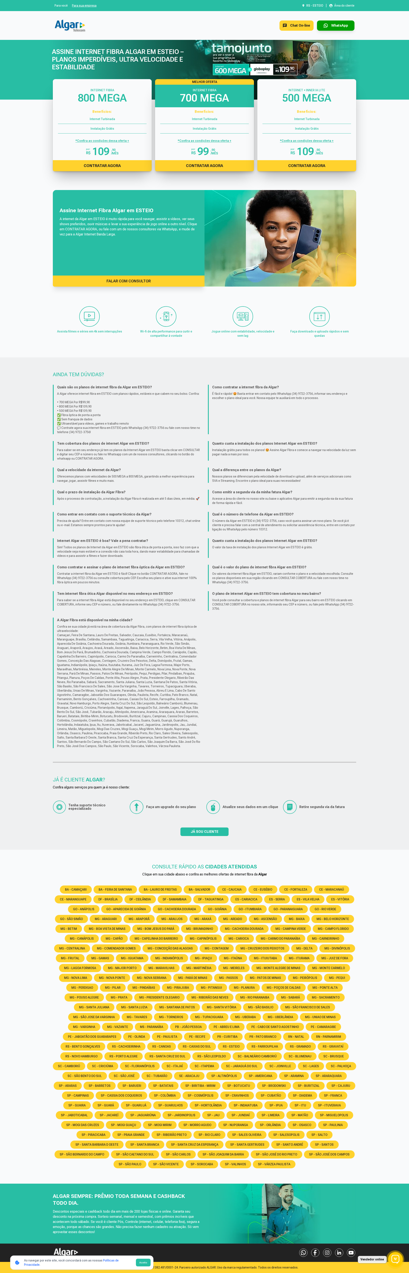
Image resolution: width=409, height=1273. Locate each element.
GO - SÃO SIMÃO (71, 919)
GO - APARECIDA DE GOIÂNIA (126, 909)
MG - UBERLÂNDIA (280, 1017)
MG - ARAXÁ (202, 919)
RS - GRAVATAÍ (333, 1046)
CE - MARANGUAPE (73, 899)
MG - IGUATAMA (132, 958)
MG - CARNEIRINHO (325, 938)
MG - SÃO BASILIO (260, 1007)
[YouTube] (351, 1252)
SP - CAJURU (340, 1085)
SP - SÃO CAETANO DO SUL (135, 1154)
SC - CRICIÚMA (102, 1066)
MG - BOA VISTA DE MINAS (107, 928)
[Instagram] (327, 1252)
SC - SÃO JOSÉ (124, 1076)
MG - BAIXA (297, 919)
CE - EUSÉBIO (262, 889)
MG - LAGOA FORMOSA (80, 968)
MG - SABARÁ (290, 997)
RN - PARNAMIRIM (328, 1036)
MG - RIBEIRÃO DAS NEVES (210, 997)
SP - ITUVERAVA (329, 1105)
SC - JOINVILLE (280, 1066)
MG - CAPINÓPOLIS (203, 938)
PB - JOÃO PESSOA (188, 1027)
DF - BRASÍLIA (108, 899)
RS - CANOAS (161, 1046)
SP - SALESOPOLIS (286, 1135)
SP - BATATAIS (163, 1085)
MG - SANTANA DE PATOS (177, 1007)
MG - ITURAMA (299, 958)
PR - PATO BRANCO (262, 1036)
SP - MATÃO (299, 1115)
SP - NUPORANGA (235, 1125)
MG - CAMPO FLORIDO (333, 928)
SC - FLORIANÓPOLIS (140, 1066)
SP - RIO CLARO (209, 1135)
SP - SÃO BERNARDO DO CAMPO (82, 1154)
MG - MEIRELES (234, 968)
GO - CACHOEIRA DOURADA (177, 909)
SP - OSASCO (302, 1125)
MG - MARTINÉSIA (198, 968)
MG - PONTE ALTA (325, 987)
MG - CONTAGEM (217, 948)
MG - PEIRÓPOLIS (305, 978)
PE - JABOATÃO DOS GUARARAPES (92, 1036)
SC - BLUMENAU (300, 1056)
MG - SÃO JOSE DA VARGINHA (94, 1017)
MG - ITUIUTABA (265, 958)
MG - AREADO (232, 919)
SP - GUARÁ (106, 1105)
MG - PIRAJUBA (178, 987)
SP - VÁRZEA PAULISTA (274, 1164)
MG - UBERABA (245, 1017)
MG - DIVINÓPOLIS (337, 948)
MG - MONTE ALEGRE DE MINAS (278, 968)
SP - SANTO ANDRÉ (289, 1144)
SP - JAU (213, 1115)
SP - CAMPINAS (78, 1095)
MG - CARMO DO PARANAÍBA (280, 938)
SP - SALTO (319, 1135)
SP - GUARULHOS (170, 1105)
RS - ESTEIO (231, 1046)
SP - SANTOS (324, 1144)
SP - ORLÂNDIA (270, 1125)
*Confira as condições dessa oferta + (102, 140)
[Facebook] (315, 1252)
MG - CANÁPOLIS (82, 938)
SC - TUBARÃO (157, 1076)
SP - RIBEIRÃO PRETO (172, 1135)
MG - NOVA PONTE (112, 978)
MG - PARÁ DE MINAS (192, 978)
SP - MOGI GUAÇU (123, 1125)
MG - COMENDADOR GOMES (116, 948)
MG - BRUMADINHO (199, 928)
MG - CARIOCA (239, 938)
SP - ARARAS (68, 1085)
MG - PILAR (113, 987)
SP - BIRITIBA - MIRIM (200, 1085)
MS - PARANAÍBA (151, 1027)
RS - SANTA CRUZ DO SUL (168, 1056)
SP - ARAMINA (294, 1076)
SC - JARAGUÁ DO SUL (242, 1066)
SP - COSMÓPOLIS (200, 1095)
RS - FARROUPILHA (265, 1046)
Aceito (143, 1262)
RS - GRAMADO (300, 1046)
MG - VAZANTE (117, 1027)
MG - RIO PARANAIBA (254, 997)
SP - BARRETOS (100, 1085)
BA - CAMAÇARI (76, 889)
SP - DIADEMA (302, 1095)
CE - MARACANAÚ (331, 889)
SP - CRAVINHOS (237, 1095)
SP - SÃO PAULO (130, 1164)
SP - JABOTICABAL (74, 1115)
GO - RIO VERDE (325, 909)
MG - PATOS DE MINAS (265, 978)
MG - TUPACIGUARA (209, 1017)
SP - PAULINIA (333, 1125)
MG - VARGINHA (84, 1027)
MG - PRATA (119, 997)
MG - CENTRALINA (72, 948)
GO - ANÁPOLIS (83, 909)
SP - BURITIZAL (309, 1085)
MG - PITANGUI (211, 987)
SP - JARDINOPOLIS (181, 1115)
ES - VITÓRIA (340, 899)
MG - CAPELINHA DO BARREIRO (156, 938)
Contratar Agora (102, 165)
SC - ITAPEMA (204, 1066)
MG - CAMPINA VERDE (290, 928)
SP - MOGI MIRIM (159, 1125)
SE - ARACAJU (189, 1076)
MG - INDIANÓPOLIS (169, 958)
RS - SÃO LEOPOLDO (211, 1056)
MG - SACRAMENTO (326, 997)
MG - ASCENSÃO (265, 919)
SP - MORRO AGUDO (197, 1125)
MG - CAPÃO (114, 938)
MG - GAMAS (100, 958)
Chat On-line (300, 25)
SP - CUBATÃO (271, 1095)
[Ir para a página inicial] (70, 25)
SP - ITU (300, 1105)
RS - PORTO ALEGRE (123, 1056)
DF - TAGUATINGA (210, 899)
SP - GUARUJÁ (136, 1105)
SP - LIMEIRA (270, 1115)
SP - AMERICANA (260, 1076)
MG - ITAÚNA (233, 958)
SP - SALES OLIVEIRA (246, 1135)
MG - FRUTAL (70, 958)
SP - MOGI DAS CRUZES (82, 1125)
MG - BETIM (68, 928)
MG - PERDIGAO (82, 987)
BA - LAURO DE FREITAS (160, 889)
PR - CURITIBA (227, 1036)
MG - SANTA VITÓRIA (221, 1007)
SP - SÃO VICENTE (166, 1164)
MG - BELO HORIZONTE (333, 919)
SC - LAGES (311, 1066)
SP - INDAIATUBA (246, 1105)
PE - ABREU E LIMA (226, 1027)
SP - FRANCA (333, 1095)
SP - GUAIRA (77, 1105)
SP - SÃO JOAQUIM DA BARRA (223, 1154)
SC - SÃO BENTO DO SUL (85, 1076)
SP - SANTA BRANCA (144, 1144)
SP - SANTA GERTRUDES (247, 1144)
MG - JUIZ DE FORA (334, 958)
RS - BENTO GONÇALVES (83, 1046)
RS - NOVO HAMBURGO (81, 1056)
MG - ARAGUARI (106, 919)
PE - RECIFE (197, 1036)
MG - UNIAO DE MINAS (320, 1017)
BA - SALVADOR (199, 889)
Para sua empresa (84, 5)
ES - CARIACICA (246, 899)
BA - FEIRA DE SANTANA (115, 889)
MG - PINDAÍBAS (143, 987)
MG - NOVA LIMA (75, 978)
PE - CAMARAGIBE (323, 1027)
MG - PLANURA (244, 987)
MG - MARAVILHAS (161, 968)
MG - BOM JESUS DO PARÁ (155, 928)
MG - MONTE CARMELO (328, 968)
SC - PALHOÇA (341, 1066)
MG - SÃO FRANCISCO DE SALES (307, 1007)
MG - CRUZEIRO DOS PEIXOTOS (262, 948)
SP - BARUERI (131, 1085)
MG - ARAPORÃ (139, 919)
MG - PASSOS (228, 978)
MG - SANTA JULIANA (94, 1007)
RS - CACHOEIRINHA (126, 1046)
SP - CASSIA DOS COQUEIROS (121, 1095)
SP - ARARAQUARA (329, 1076)
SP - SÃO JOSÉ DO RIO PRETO (276, 1154)
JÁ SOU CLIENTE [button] (204, 832)
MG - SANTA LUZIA (134, 1007)
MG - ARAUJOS (172, 919)
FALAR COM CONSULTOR (129, 281)
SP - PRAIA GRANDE (131, 1135)
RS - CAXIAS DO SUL (197, 1046)
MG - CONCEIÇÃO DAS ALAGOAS (170, 948)
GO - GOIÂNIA (217, 909)
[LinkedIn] (339, 1252)
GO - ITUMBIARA (250, 909)
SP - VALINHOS (235, 1164)
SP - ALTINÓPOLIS (224, 1076)
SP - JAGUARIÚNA (143, 1115)
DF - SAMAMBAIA (174, 899)
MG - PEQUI (337, 978)
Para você (61, 5)
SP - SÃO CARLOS (178, 1154)
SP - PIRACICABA (93, 1135)
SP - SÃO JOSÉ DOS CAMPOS (329, 1154)
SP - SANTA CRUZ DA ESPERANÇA (194, 1144)
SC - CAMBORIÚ (69, 1066)
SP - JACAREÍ (109, 1115)
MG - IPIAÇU (203, 958)
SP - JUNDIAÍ (241, 1115)
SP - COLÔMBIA (165, 1095)
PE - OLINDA (136, 1036)
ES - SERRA (277, 899)
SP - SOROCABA (202, 1164)
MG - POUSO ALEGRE (84, 997)
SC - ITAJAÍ (175, 1066)
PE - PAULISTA (167, 1036)
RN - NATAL (296, 1036)
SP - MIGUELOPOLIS (334, 1115)
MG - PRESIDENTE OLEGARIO (159, 997)
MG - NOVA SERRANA (151, 978)
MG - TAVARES (137, 1017)
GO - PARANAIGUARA (288, 909)
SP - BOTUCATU (238, 1085)
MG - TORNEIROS (171, 1017)
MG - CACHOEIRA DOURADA (244, 928)
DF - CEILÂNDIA (140, 899)
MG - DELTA (304, 948)
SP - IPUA (276, 1105)
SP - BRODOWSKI (274, 1085)
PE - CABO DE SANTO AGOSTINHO (275, 1027)
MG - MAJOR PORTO (122, 968)
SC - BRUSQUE (333, 1056)
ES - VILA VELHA (308, 899)
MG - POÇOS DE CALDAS (284, 987)
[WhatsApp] (303, 1252)
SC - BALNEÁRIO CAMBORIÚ (257, 1056)
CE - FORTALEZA (295, 889)
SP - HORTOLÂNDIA (208, 1105)
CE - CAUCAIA (232, 889)
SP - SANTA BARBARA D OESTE (96, 1144)
